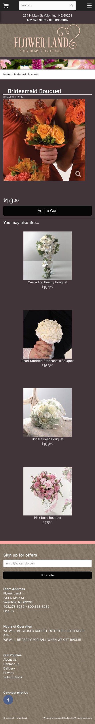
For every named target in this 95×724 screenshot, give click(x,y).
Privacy (8, 673)
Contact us (11, 664)
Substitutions (12, 677)
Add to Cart (48, 211)
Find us (8, 611)
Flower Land (47, 39)
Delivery (9, 668)
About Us (10, 659)
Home (6, 74)
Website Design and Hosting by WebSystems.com (68, 718)
